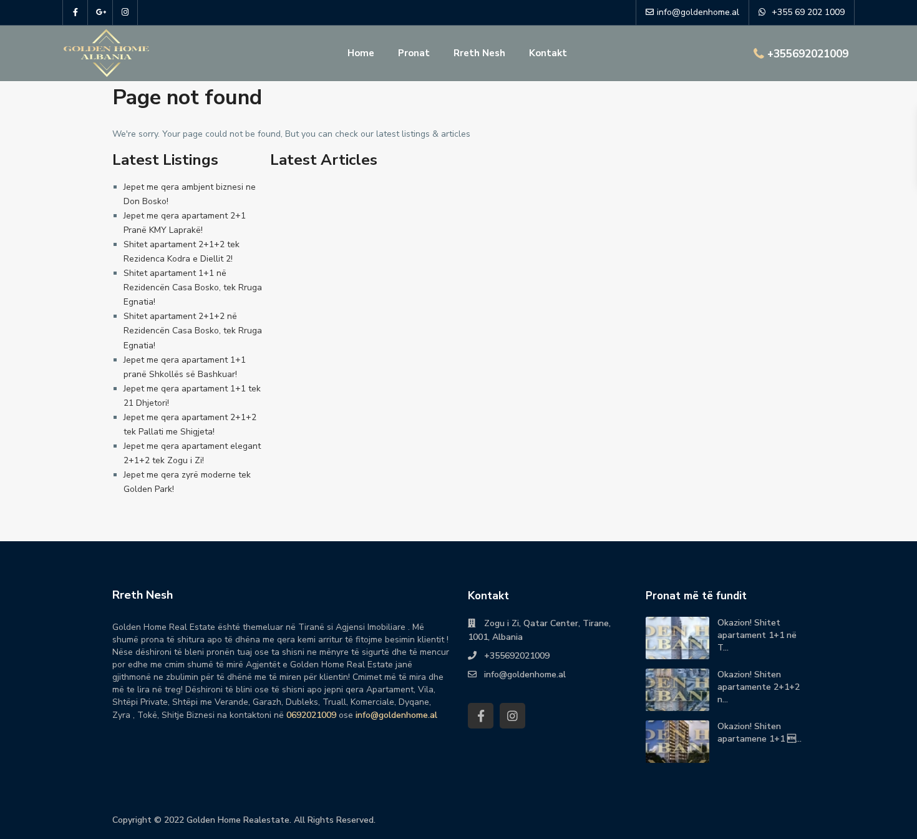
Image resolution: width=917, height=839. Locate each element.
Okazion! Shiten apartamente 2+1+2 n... (758, 687)
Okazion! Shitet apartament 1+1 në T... (757, 635)
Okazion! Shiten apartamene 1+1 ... (759, 732)
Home (360, 53)
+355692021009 (807, 54)
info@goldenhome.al (396, 715)
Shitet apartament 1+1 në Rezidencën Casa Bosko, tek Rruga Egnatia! (193, 287)
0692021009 (311, 715)
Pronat (414, 53)
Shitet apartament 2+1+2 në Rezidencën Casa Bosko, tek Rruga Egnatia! (193, 330)
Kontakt (548, 53)
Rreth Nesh (479, 53)
